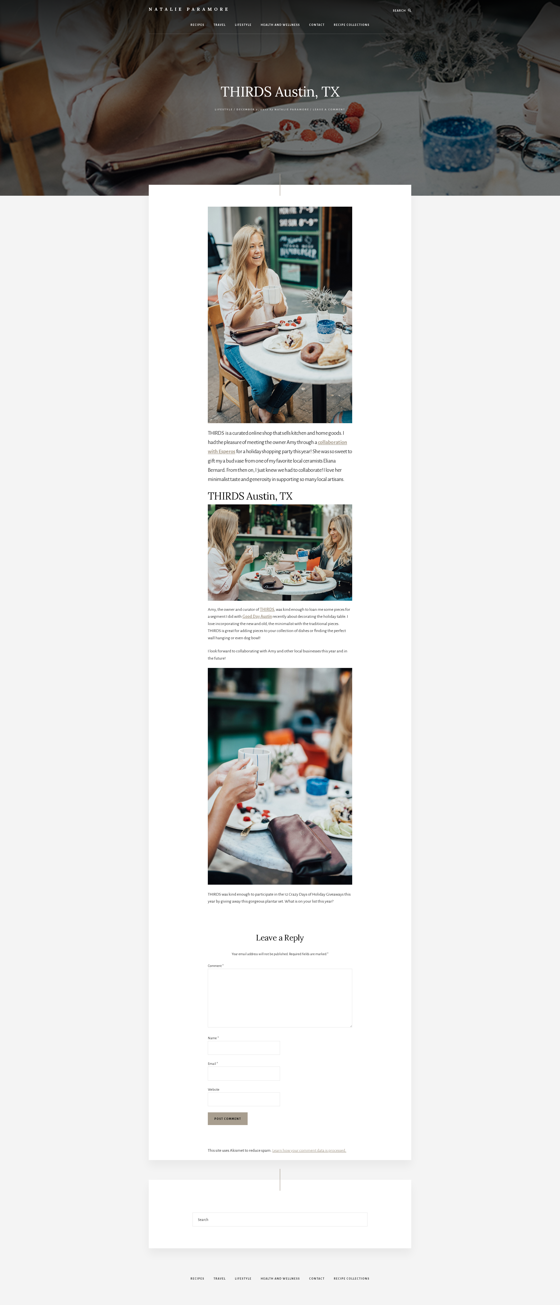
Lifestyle (224, 109)
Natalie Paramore (189, 9)
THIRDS (267, 609)
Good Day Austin (257, 616)
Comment (216, 966)
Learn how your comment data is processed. (309, 1150)
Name (213, 1038)
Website (213, 1089)
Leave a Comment (329, 109)
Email (213, 1063)
